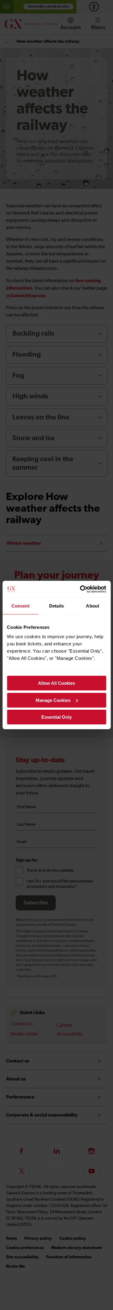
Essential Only (56, 717)
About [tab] (92, 605)
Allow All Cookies (56, 683)
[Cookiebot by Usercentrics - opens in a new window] (80, 589)
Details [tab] (56, 605)
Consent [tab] (20, 605)
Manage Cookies (53, 700)
